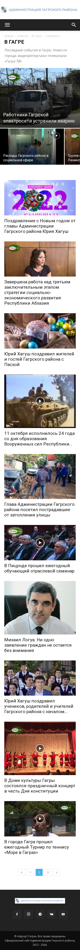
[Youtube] (63, 914)
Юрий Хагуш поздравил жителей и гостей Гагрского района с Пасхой (39, 359)
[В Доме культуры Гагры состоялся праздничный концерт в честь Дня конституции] (40, 748)
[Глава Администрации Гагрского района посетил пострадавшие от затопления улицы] (40, 476)
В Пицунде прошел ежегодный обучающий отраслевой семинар (39, 568)
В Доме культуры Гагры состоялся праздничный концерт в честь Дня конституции (39, 786)
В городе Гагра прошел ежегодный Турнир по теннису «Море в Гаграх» (36, 847)
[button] (7, 25)
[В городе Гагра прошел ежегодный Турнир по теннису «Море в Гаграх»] (40, 818)
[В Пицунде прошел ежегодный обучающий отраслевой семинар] (40, 542)
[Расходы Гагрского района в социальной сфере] (32, 152)
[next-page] (56, 872)
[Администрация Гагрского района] (40, 9)
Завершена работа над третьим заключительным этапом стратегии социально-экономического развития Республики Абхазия (37, 292)
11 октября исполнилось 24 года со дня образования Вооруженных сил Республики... (39, 439)
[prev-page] (21, 872)
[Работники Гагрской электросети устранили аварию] (40, 98)
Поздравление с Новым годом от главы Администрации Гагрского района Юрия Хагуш (40, 226)
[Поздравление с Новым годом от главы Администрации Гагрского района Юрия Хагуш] (40, 197)
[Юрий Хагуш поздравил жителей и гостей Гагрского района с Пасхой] (40, 330)
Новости (22, 36)
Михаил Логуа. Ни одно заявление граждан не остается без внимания (38, 645)
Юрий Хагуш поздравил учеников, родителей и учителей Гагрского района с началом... (38, 706)
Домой (8, 36)
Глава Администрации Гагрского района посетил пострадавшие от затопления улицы (39, 510)
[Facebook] (17, 914)
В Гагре (36, 36)
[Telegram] (40, 914)
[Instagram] (28, 914)
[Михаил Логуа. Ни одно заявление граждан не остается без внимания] (40, 607)
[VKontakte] (51, 914)
